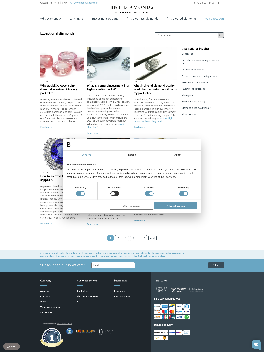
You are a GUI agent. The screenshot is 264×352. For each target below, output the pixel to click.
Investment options (194, 89)
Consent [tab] (86, 154)
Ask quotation (214, 19)
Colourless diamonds (144, 19)
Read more (46, 127)
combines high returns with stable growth (153, 120)
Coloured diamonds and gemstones (202, 76)
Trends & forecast (193, 101)
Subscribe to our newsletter (62, 265)
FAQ (64, 2)
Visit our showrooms (87, 296)
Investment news (123, 296)
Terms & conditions (50, 307)
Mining (187, 95)
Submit (216, 265)
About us (44, 291)
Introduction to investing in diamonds (201, 62)
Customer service (49, 2)
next (152, 238)
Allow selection (131, 205)
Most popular (190, 114)
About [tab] (177, 154)
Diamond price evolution (196, 108)
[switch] (114, 193)
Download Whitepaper (86, 2)
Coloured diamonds (183, 19)
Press (43, 301)
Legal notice (46, 312)
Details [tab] (132, 154)
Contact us (82, 291)
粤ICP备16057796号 (64, 323)
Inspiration (119, 291)
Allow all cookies (176, 205)
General (187, 54)
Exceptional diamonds (195, 82)
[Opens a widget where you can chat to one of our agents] (11, 346)
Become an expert (193, 69)
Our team (45, 296)
